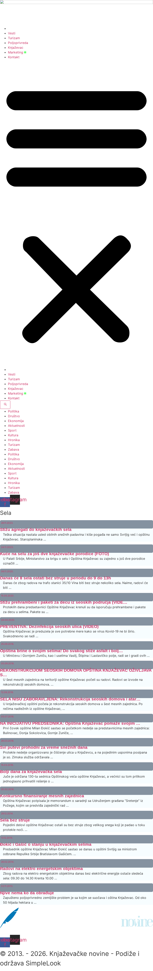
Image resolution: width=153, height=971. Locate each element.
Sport (12, 430)
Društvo (14, 416)
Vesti (11, 33)
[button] (76, 213)
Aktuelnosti (16, 426)
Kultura (13, 435)
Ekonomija (16, 421)
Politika (13, 411)
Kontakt (14, 57)
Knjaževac (15, 47)
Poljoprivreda (18, 43)
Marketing (15, 52)
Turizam (14, 38)
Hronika (14, 440)
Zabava (13, 449)
